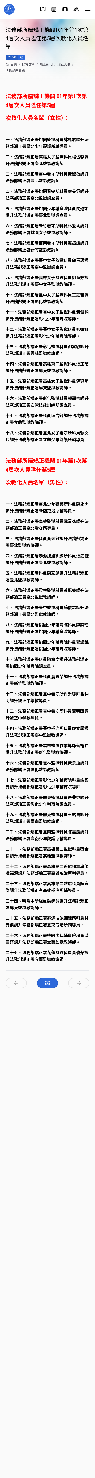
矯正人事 (63, 64)
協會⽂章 (28, 64)
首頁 (14, 64)
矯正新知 (46, 64)
